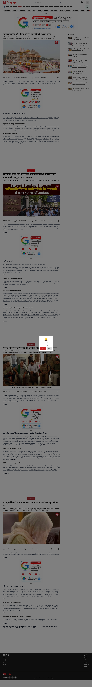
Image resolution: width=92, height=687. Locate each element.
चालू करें (43, 348)
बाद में (49, 348)
